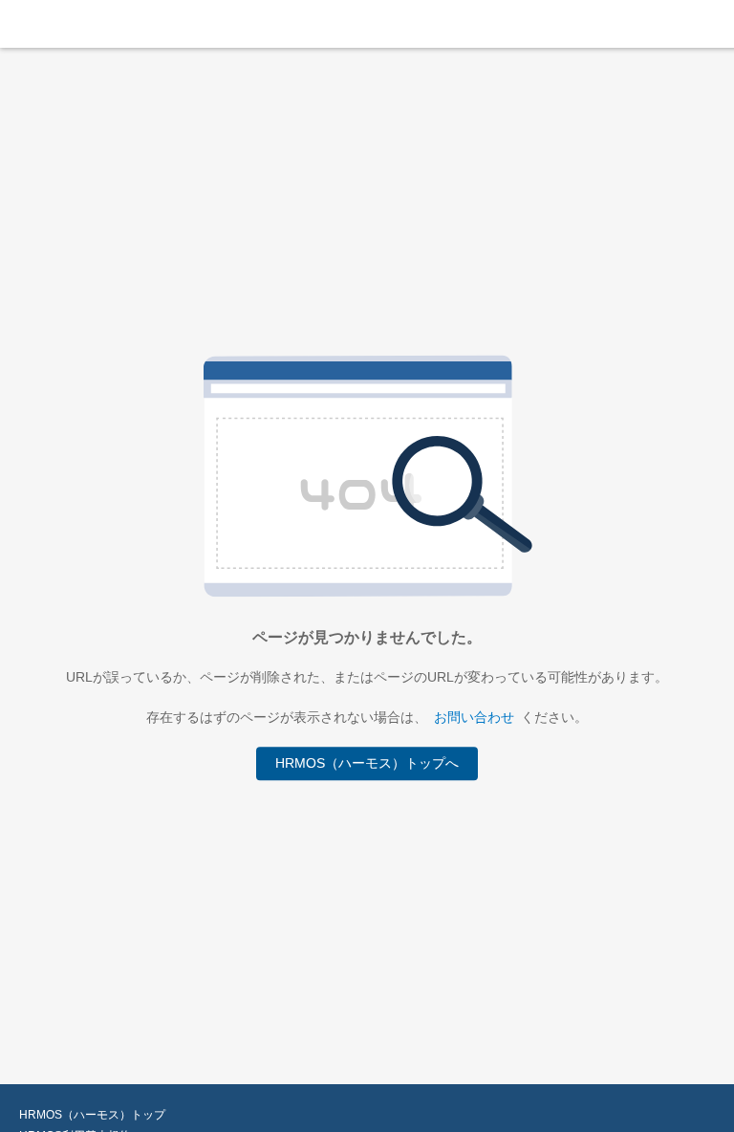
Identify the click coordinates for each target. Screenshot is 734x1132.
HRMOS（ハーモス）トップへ (367, 764)
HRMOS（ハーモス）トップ (92, 1114)
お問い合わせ (474, 717)
